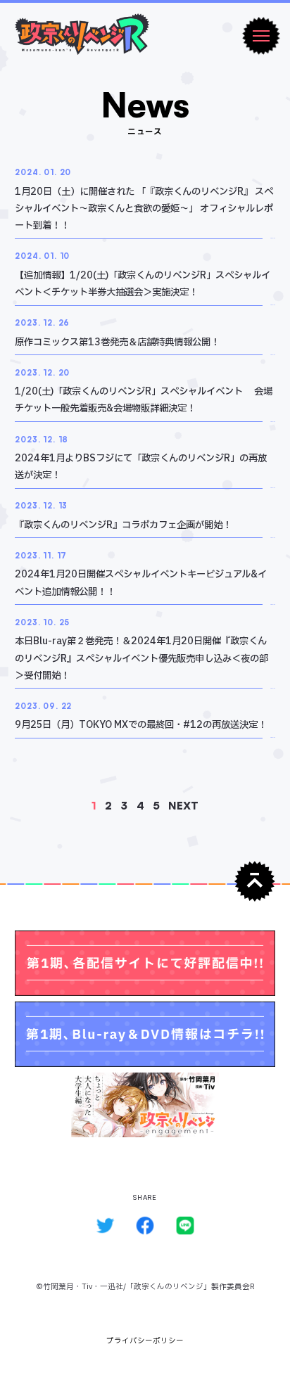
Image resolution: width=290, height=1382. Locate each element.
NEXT (183, 805)
